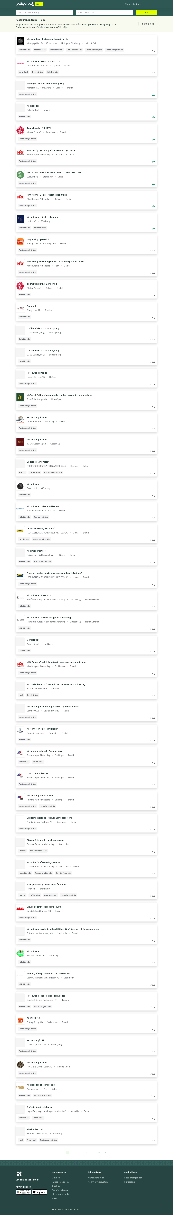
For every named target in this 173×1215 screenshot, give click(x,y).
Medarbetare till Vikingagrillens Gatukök (47, 39)
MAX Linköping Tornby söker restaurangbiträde (51, 150)
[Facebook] (28, 1210)
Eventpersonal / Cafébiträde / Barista (46, 884)
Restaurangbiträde (36, 417)
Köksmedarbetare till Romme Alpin (45, 751)
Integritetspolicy (60, 1181)
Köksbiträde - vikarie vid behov (43, 506)
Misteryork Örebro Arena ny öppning (45, 83)
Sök (146, 12)
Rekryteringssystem (98, 1181)
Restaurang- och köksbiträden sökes (46, 995)
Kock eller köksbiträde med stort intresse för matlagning (56, 684)
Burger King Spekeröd (38, 239)
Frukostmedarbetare (37, 773)
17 (99, 1152)
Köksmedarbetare (36, 550)
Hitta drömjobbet (133, 1177)
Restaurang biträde (37, 372)
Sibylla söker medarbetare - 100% (44, 906)
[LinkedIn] (23, 1210)
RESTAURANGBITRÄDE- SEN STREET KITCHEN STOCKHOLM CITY (58, 172)
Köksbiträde (33, 105)
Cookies (56, 1186)
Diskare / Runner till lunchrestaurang (45, 840)
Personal (31, 306)
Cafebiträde (33, 639)
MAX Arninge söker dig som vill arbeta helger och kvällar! (56, 261)
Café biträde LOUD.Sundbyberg (43, 328)
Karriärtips (129, 1181)
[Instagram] (18, 1210)
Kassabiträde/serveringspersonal (44, 862)
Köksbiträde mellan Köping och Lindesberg (49, 617)
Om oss (56, 1177)
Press (54, 1198)
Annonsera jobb (96, 1177)
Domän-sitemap (60, 1190)
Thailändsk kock (35, 1129)
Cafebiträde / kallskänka (40, 1107)
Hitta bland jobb (60, 1194)
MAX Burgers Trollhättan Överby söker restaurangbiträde (56, 662)
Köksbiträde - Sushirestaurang (43, 217)
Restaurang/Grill (35, 1040)
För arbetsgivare (133, 4)
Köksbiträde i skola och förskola (43, 61)
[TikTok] (33, 1210)
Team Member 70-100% (39, 128)
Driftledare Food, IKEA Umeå (41, 528)
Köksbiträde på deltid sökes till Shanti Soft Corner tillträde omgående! (63, 929)
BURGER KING (33, 1018)
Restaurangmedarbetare (40, 795)
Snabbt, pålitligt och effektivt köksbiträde (48, 973)
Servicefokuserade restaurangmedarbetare (49, 817)
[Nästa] (105, 1152)
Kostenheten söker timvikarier (42, 728)
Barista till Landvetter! (38, 461)
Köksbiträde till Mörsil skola (41, 1084)
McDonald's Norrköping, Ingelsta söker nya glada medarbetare (59, 395)
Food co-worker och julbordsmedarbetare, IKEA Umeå (54, 573)
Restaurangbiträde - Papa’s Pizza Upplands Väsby (53, 706)
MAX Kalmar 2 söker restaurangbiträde (47, 194)
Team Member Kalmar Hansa (42, 283)
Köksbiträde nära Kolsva (39, 595)
